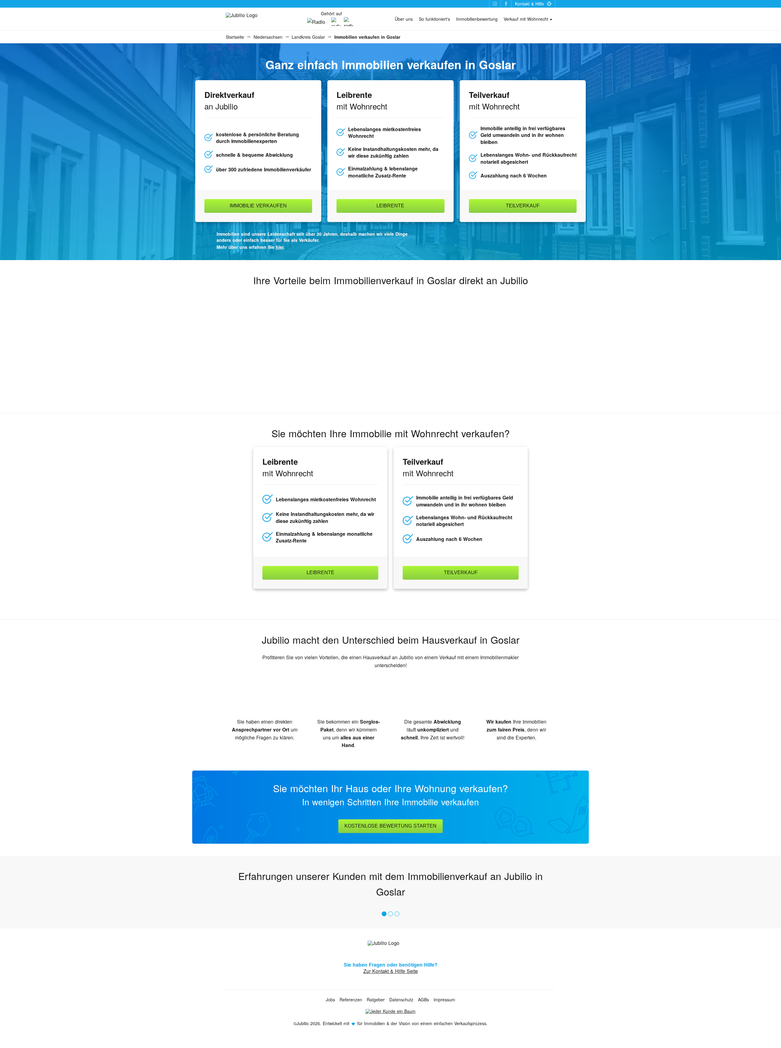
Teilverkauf (523, 205)
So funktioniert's (434, 19)
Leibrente (390, 205)
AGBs (423, 999)
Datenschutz (401, 999)
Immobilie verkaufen (258, 205)
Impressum (444, 999)
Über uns (404, 19)
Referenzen (351, 999)
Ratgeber (376, 999)
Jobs (330, 999)
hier (279, 247)
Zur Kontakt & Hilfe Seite (390, 971)
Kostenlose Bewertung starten (390, 825)
